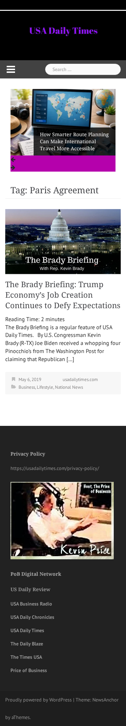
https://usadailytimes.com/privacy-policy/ (54, 468)
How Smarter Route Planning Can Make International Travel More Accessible (74, 141)
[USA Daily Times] (63, 29)
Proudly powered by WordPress (38, 700)
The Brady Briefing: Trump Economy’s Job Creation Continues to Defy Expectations (62, 295)
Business (27, 387)
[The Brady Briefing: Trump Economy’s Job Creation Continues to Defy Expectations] (63, 240)
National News (69, 387)
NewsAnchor (105, 700)
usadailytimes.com (80, 379)
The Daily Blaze (26, 644)
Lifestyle (45, 387)
